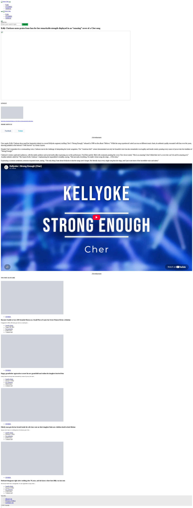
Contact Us (9, 503)
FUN (7, 5)
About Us (8, 499)
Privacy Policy (10, 501)
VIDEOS (8, 8)
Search (25, 24)
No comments (9, 329)
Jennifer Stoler (9, 325)
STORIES (8, 7)
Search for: (4, 22)
